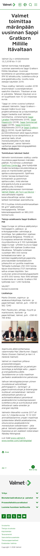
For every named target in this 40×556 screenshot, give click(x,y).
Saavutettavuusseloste (10, 537)
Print (7, 452)
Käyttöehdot (6, 531)
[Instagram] (9, 516)
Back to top (33, 469)
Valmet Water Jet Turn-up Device (18, 192)
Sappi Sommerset (28, 122)
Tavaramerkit (7, 534)
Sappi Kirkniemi (22, 125)
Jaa (3, 468)
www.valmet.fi (18, 438)
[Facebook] (4, 516)
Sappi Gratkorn (31, 127)
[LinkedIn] (19, 516)
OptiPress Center (10, 165)
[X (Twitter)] (14, 516)
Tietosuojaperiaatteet (10, 540)
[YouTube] (24, 516)
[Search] (30, 4)
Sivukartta (6, 525)
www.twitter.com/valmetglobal (17, 440)
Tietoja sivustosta (8, 528)
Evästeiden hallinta (9, 543)
